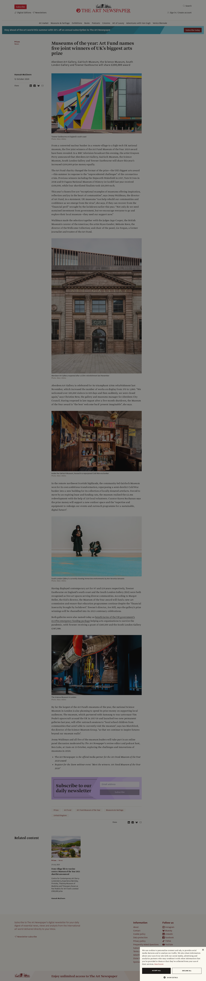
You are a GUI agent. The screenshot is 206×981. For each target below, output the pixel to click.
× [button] (203, 950)
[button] (172, 977)
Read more (159, 964)
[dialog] (173, 964)
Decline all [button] (186, 971)
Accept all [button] (156, 971)
